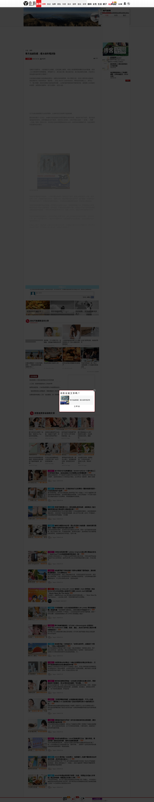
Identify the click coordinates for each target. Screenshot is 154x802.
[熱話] (48, 3)
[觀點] (59, 3)
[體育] (79, 3)
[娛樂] (84, 3)
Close (94, 390)
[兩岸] (69, 3)
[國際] (74, 3)
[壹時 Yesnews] (30, 6)
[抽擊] (54, 3)
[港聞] (43, 3)
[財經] (64, 3)
